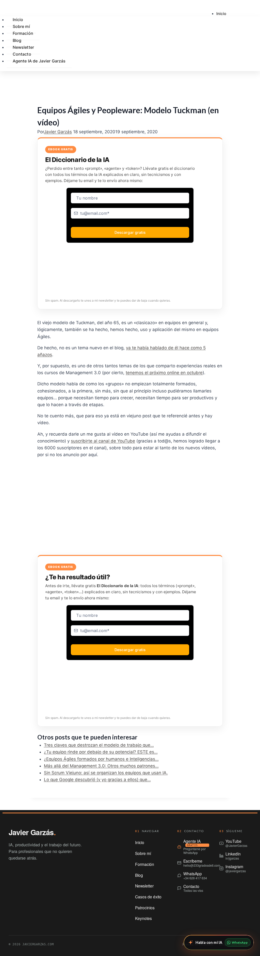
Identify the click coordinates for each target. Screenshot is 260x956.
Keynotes (143, 918)
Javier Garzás (58, 131)
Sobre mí (143, 853)
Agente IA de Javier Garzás (39, 60)
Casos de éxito (148, 896)
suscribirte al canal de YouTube (103, 440)
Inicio (221, 13)
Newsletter (144, 885)
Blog (139, 875)
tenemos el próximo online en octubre (164, 372)
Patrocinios (145, 907)
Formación (23, 33)
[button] (229, 75)
